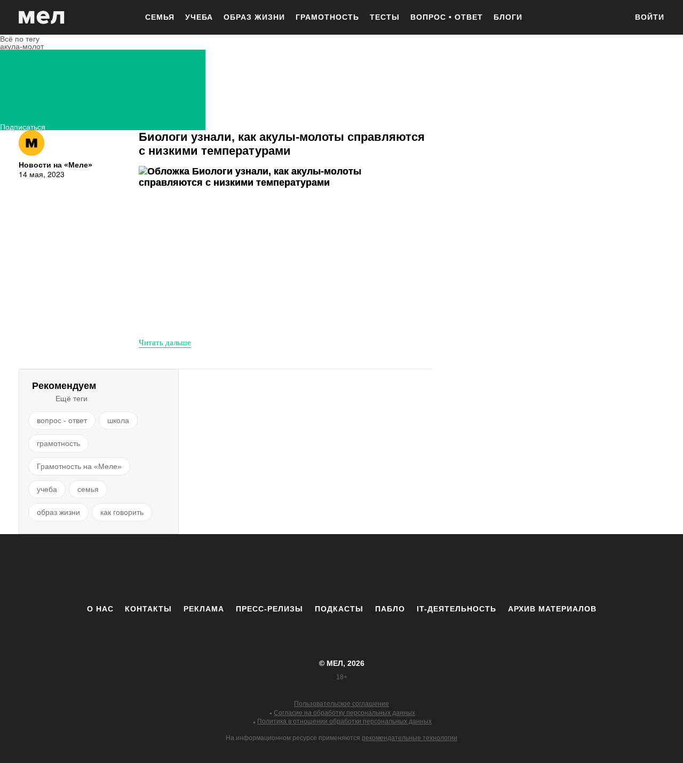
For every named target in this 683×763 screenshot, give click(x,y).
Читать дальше (165, 342)
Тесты (385, 17)
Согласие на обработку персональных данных (344, 713)
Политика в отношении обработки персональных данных (344, 721)
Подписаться (22, 125)
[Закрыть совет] (406, 140)
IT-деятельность (456, 609)
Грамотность (327, 17)
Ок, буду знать (307, 193)
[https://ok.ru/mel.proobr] (400, 568)
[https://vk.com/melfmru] (312, 568)
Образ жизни (254, 17)
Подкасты (339, 609)
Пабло (390, 609)
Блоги (508, 17)
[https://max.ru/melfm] (429, 568)
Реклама (204, 609)
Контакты (148, 609)
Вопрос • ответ (446, 17)
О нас (100, 609)
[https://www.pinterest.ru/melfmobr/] (371, 568)
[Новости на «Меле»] (31, 143)
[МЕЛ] (42, 17)
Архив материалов (552, 609)
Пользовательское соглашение (341, 704)
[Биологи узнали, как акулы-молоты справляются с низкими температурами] (259, 247)
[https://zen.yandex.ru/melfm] (282, 568)
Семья (159, 17)
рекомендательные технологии (409, 738)
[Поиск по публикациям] (613, 18)
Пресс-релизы (269, 609)
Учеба (199, 17)
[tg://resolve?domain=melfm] (253, 568)
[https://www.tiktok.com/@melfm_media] (341, 568)
